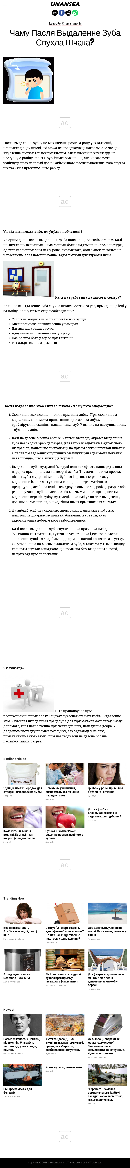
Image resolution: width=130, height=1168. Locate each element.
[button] (5, 4)
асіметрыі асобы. (65, 471)
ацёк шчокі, (32, 148)
